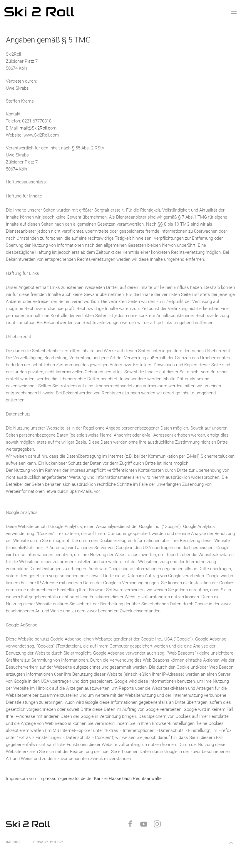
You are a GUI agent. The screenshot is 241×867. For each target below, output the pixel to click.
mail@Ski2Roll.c (35, 128)
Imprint (13, 842)
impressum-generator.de (62, 778)
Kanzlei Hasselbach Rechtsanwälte (128, 778)
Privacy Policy (48, 842)
